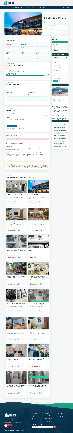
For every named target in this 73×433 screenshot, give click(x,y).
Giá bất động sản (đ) (10, 87)
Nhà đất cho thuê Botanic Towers (59, 143)
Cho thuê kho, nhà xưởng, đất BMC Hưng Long (61, 132)
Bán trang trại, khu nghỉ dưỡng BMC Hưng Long (61, 135)
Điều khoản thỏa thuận (48, 418)
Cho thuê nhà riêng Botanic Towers (59, 140)
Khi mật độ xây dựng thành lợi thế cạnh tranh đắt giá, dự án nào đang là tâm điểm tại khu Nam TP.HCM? (60, 107)
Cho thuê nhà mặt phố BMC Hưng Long (60, 146)
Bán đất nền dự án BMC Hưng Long (59, 127)
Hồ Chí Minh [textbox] (56, 62)
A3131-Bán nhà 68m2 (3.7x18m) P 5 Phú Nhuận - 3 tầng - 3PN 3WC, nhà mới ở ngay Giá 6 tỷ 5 (38, 305)
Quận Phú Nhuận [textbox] (57, 65)
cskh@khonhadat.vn (19, 422)
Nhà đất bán (9, 7)
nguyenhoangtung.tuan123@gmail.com (58, 44)
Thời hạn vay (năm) (31, 92)
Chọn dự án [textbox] (56, 70)
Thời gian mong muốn (10, 113)
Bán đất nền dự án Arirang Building (59, 133)
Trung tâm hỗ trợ (35, 415)
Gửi (54, 426)
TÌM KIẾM (56, 80)
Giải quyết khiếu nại (48, 421)
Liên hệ (33, 418)
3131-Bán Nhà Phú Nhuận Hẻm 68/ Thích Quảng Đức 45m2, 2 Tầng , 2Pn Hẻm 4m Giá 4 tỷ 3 (16, 332)
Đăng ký (67, 7)
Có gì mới (33, 416)
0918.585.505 (61, 415)
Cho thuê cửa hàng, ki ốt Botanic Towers (60, 130)
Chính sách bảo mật (48, 420)
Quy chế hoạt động (48, 416)
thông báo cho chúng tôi (43, 167)
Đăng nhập (62, 7)
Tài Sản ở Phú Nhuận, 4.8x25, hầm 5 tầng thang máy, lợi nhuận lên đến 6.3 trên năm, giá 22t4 (16, 250)
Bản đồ (22, 7)
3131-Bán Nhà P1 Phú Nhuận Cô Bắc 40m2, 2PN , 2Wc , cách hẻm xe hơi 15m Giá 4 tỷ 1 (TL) (16, 386)
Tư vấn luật (39, 7)
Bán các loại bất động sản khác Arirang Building (61, 138)
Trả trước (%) (30, 87)
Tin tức (29, 7)
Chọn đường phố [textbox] (57, 67)
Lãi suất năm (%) (10, 92)
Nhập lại (60, 80)
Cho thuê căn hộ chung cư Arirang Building (60, 124)
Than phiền (61, 31)
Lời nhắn (8, 117)
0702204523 (61, 42)
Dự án (26, 7)
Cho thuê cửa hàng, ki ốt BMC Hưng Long (60, 125)
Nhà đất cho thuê (16, 7)
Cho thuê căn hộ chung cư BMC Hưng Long (60, 141)
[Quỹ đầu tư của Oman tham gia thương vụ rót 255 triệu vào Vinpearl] (60, 91)
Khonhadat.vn (12, 430)
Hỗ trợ (44, 7)
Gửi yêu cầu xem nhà (12, 125)
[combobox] (60, 63)
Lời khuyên (34, 7)
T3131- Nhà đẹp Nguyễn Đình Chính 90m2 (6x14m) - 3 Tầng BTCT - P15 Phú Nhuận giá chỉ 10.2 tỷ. (38, 277)
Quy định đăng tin (48, 415)
